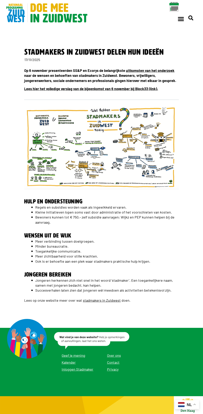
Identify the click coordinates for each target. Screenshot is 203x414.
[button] (181, 19)
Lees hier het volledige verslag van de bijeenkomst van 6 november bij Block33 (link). (91, 88)
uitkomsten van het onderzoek (150, 70)
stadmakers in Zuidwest (102, 300)
